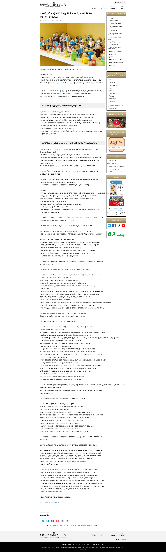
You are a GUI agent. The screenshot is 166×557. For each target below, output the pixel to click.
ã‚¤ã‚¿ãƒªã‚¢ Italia (113, 18)
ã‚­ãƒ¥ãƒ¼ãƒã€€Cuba (114, 30)
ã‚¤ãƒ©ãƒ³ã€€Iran (113, 20)
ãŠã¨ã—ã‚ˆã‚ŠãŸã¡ (113, 85)
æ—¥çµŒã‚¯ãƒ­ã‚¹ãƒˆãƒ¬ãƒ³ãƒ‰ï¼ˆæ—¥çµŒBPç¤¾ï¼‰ (113, 162)
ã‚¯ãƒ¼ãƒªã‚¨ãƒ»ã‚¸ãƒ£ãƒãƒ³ (115, 169)
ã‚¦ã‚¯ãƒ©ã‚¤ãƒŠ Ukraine (115, 23)
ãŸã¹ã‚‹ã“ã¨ (112, 96)
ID (63, 91)
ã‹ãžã (110, 88)
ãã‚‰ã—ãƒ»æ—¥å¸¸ (114, 90)
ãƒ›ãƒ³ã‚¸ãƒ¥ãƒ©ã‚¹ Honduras (116, 59)
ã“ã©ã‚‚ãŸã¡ (112, 93)
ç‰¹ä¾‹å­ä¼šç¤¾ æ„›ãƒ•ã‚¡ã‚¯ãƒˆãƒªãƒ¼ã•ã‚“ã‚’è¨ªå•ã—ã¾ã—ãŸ (70, 525)
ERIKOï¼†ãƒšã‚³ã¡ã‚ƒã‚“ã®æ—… (116, 166)
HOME (94, 525)
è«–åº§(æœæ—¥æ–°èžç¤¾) (116, 171)
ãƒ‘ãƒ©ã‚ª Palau (113, 57)
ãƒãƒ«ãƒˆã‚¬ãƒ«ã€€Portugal (116, 62)
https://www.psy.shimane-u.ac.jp (50, 502)
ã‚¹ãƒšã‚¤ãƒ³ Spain (113, 44)
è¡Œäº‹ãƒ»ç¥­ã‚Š (113, 108)
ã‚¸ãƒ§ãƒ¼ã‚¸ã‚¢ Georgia (115, 42)
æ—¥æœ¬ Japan (113, 67)
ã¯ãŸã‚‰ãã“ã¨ (112, 98)
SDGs (110, 80)
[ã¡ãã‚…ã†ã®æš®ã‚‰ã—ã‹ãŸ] (53, 7)
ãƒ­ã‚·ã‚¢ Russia (112, 65)
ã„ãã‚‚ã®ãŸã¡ (112, 82)
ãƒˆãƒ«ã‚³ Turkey (113, 54)
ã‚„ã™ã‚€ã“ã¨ (112, 101)
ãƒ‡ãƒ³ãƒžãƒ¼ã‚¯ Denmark (115, 51)
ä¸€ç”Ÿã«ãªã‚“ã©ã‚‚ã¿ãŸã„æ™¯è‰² (116, 106)
